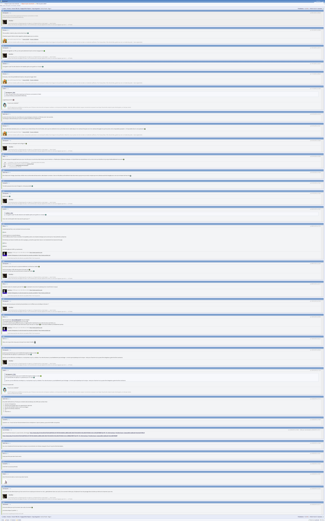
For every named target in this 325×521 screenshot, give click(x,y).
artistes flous (30, 164)
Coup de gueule (36, 517)
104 (3, 224)
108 (3, 315)
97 (3, 124)
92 (3, 46)
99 (3, 154)
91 (3, 28)
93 (3, 61)
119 (3, 486)
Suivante (319, 8)
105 (3, 261)
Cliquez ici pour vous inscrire (28, 3)
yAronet (317, 520)
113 (3, 417)
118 (3, 472)
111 (3, 368)
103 (3, 207)
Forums (9, 517)
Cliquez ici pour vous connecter (12, 3)
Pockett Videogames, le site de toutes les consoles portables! (23, 255)
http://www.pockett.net (44, 255)
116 (3, 451)
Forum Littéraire (34, 39)
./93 (11, 213)
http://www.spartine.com (36, 252)
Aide (3, 520)
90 (3, 11)
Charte (7, 520)
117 (3, 461)
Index (4, 517)
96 (3, 112)
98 (3, 138)
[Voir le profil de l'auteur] (10, 13)
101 (3, 181)
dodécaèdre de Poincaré (22, 165)
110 (3, 348)
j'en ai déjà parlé (16, 320)
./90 (13, 92)
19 (310, 8)
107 (3, 299)
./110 (14, 374)
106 (3, 282)
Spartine (10, 252)
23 (316, 8)
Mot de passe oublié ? (42, 3)
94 (3, 72)
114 (3, 428)
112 (3, 397)
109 (3, 336)
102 (3, 191)
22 (314, 8)
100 (3, 170)
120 (3, 502)
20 (311, 8)
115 (3, 441)
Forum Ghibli (26, 39)
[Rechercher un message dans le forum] (324, 3)
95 (3, 86)
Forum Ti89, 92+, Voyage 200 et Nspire (21, 517)
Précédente (301, 8)
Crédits (19, 520)
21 (313, 8)
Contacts (13, 520)
